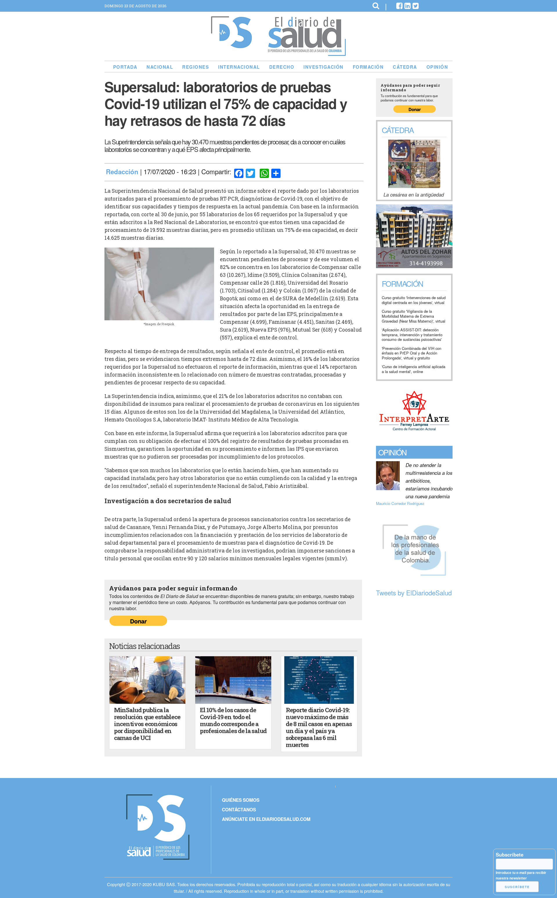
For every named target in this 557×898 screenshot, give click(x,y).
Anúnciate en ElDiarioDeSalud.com (266, 819)
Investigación (323, 67)
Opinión (437, 67)
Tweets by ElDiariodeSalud (414, 592)
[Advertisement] (414, 688)
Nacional (160, 67)
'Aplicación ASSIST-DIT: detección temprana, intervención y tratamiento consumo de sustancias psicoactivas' (412, 335)
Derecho (281, 67)
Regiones (195, 67)
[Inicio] (278, 53)
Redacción (122, 171)
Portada (125, 67)
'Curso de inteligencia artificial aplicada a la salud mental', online (413, 369)
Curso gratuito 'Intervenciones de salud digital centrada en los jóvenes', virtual (414, 300)
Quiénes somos (240, 800)
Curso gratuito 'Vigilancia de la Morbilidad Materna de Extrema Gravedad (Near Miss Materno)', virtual (413, 316)
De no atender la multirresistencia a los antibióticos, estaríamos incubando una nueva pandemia (429, 480)
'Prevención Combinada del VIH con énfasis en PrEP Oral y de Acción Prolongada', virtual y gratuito (411, 353)
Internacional (239, 67)
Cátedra (405, 67)
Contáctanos (239, 809)
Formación (368, 67)
